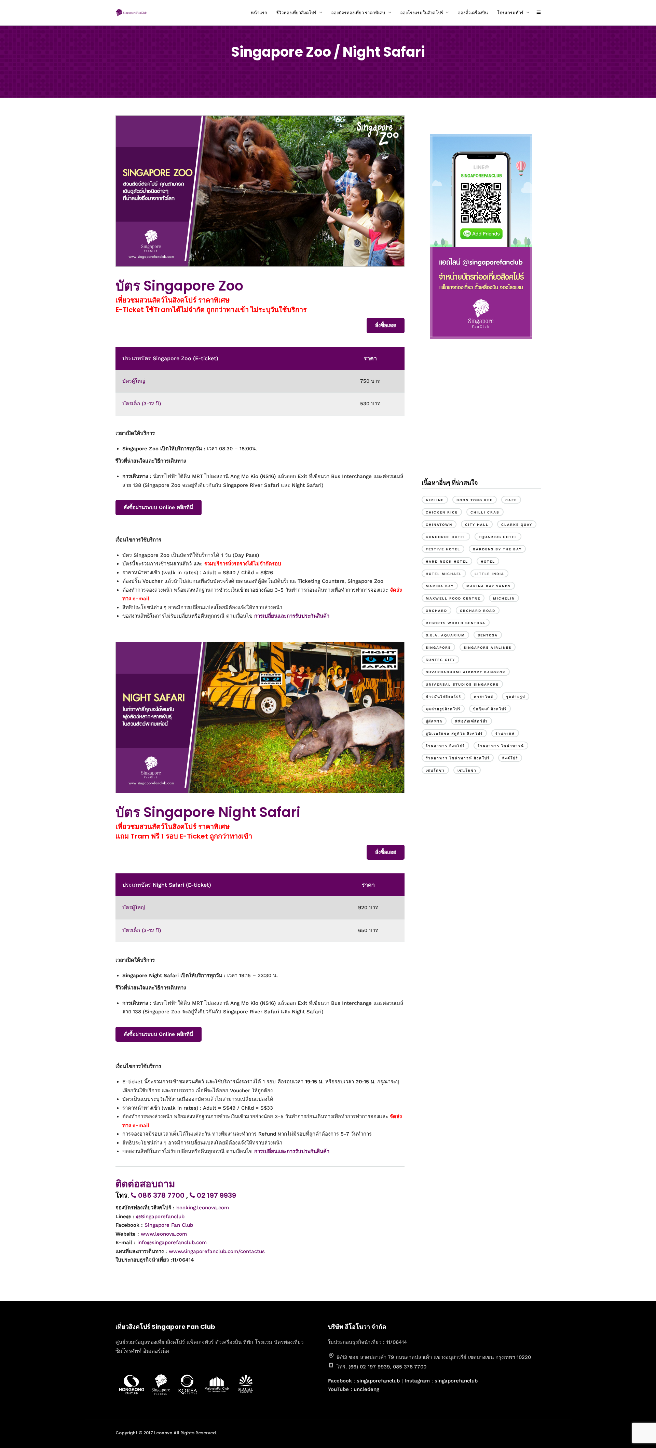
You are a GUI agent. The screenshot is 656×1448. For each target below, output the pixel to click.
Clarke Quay (516, 524)
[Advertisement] (481, 414)
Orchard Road (477, 611)
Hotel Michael (444, 574)
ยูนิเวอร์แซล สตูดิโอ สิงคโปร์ (454, 733)
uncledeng (366, 1389)
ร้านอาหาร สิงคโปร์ (445, 746)
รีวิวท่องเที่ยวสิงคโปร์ (296, 13)
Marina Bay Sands (488, 586)
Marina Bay (440, 586)
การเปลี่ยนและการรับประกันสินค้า (291, 616)
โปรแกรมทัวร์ (510, 13)
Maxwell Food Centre (453, 598)
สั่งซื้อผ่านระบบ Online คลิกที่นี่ (158, 507)
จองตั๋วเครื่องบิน (473, 13)
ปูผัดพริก (434, 721)
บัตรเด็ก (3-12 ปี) (141, 403)
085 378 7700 (161, 1195)
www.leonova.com (164, 1234)
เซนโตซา (435, 770)
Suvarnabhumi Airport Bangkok (466, 672)
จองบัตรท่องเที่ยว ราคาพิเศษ (358, 13)
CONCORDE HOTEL (446, 537)
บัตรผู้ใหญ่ (133, 381)
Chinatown (439, 524)
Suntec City (440, 660)
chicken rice (442, 512)
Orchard (436, 611)
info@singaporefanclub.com (172, 1242)
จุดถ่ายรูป (515, 697)
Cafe (511, 500)
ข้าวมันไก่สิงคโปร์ (443, 697)
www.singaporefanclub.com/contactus (217, 1251)
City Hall (477, 524)
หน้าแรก (259, 13)
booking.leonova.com (202, 1208)
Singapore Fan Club (169, 1225)
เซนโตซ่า (467, 770)
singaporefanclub (378, 1381)
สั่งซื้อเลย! (385, 325)
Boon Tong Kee (474, 500)
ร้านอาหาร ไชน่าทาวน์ (501, 746)
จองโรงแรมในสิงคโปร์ (421, 13)
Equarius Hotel (498, 537)
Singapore (438, 647)
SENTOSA (488, 635)
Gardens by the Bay (497, 549)
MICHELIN (504, 598)
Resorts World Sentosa (456, 623)
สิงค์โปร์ (510, 758)
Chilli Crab (485, 512)
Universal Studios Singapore (462, 684)
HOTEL (488, 561)
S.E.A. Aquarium (445, 635)
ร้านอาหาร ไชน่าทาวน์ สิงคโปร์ (458, 758)
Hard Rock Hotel (447, 561)
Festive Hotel (443, 549)
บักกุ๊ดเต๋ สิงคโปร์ (490, 709)
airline (435, 500)
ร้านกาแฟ (505, 733)
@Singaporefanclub (160, 1216)
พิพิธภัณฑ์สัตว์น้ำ (471, 721)
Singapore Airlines (487, 647)
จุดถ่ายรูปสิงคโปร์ (443, 709)
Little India (489, 574)
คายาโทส (483, 697)
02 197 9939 (215, 1195)
